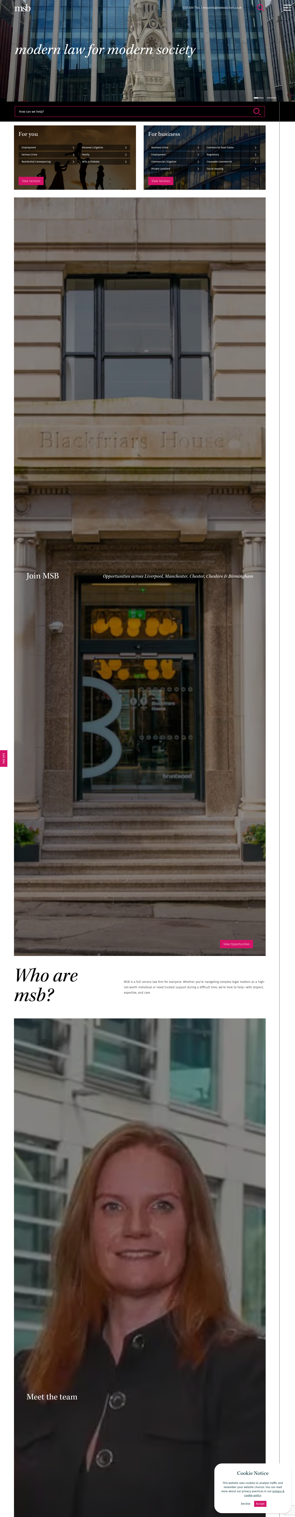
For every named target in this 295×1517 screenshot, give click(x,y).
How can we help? (31, 111)
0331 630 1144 (191, 7)
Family (85, 154)
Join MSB (43, 576)
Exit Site (3, 758)
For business (164, 135)
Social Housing (215, 168)
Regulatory (213, 154)
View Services (31, 181)
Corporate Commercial (219, 161)
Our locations (27, 76)
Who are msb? (46, 987)
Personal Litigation (92, 147)
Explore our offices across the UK (40, 62)
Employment (29, 147)
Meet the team (52, 1397)
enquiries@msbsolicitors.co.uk (222, 7)
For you (28, 135)
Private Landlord (160, 168)
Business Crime (159, 147)
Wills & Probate (90, 161)
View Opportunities (236, 944)
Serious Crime (29, 154)
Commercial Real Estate (220, 147)
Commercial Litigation (163, 161)
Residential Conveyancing (36, 161)
